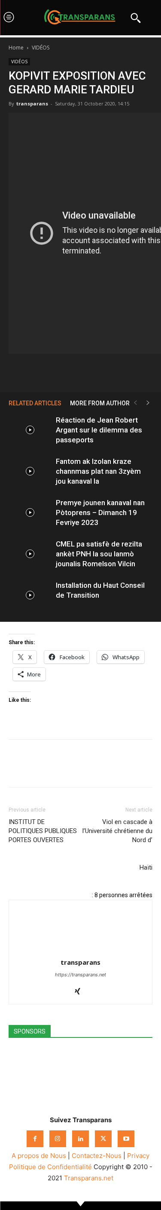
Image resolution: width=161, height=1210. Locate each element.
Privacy (138, 1155)
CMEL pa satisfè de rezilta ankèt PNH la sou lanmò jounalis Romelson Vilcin (99, 554)
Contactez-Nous (97, 1155)
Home (16, 47)
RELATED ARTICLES (35, 403)
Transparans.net (88, 1178)
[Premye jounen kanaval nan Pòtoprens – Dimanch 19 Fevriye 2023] (30, 513)
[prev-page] (135, 403)
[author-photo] (80, 950)
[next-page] (148, 403)
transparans (32, 103)
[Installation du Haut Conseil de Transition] (30, 595)
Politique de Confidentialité (50, 1167)
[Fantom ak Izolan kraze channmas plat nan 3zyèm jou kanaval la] (30, 471)
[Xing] (80, 992)
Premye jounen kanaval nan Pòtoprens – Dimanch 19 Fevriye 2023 (100, 512)
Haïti (146, 867)
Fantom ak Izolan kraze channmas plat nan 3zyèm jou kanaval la (98, 471)
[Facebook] (40, 371)
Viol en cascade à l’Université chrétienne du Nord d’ (117, 831)
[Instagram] (57, 1138)
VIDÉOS (40, 47)
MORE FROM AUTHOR (100, 403)
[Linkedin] (100, 371)
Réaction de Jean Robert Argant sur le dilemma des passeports (99, 430)
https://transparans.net (80, 975)
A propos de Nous (39, 1155)
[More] (120, 371)
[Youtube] (126, 1138)
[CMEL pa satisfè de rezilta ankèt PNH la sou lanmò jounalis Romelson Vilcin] (30, 554)
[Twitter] (60, 371)
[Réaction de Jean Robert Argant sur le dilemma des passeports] (30, 430)
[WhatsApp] (80, 371)
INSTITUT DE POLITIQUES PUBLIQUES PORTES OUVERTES (43, 831)
